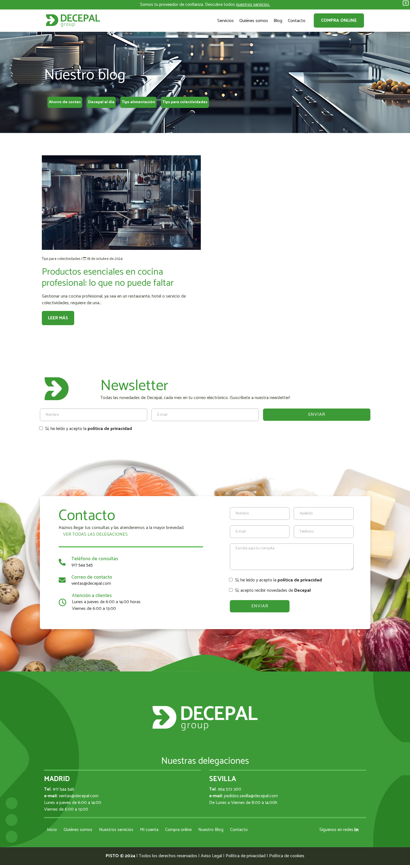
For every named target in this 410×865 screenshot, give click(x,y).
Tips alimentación (138, 102)
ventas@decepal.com (91, 583)
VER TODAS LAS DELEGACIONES (95, 534)
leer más (58, 318)
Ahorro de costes (65, 102)
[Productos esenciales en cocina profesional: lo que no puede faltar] (121, 202)
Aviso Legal (211, 856)
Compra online (339, 20)
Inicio (52, 829)
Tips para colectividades (185, 102)
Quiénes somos (78, 829)
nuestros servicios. (253, 4)
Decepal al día (101, 102)
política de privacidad (110, 429)
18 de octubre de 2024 (105, 259)
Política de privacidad (246, 856)
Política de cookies (286, 856)
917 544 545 (82, 565)
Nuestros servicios (116, 829)
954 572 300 (229, 789)
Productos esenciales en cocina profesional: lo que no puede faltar (108, 278)
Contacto (239, 829)
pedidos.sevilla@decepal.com (251, 796)
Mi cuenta (149, 829)
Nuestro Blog (210, 829)
